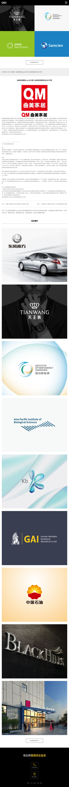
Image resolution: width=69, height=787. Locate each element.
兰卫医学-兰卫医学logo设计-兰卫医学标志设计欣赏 (54, 204)
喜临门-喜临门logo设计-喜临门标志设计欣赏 (17, 204)
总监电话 (34, 767)
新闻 (8, 72)
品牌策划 (13, 72)
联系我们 (34, 777)
